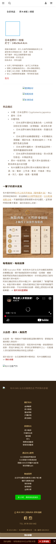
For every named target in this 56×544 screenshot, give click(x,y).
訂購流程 (28, 415)
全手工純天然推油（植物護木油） (30, 193)
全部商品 (11, 12)
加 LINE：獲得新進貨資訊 (28, 497)
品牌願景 (28, 406)
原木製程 (28, 409)
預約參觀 (9, 359)
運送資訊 (28, 418)
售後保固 (28, 412)
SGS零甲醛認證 (34, 196)
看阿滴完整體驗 (21, 290)
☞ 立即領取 (44, 541)
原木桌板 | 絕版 (26, 12)
